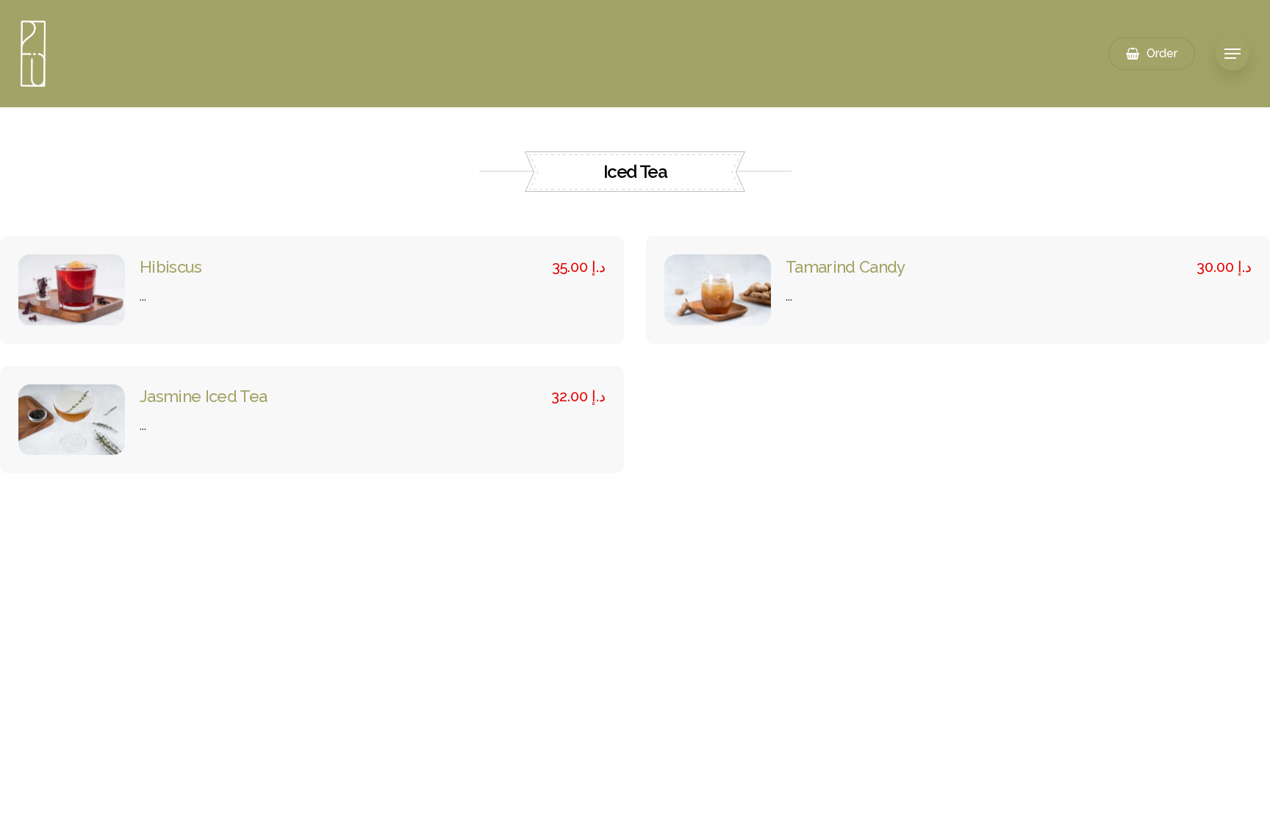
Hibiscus (171, 266)
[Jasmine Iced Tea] (71, 420)
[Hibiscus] (71, 290)
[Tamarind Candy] (717, 290)
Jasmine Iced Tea (203, 396)
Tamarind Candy (845, 266)
